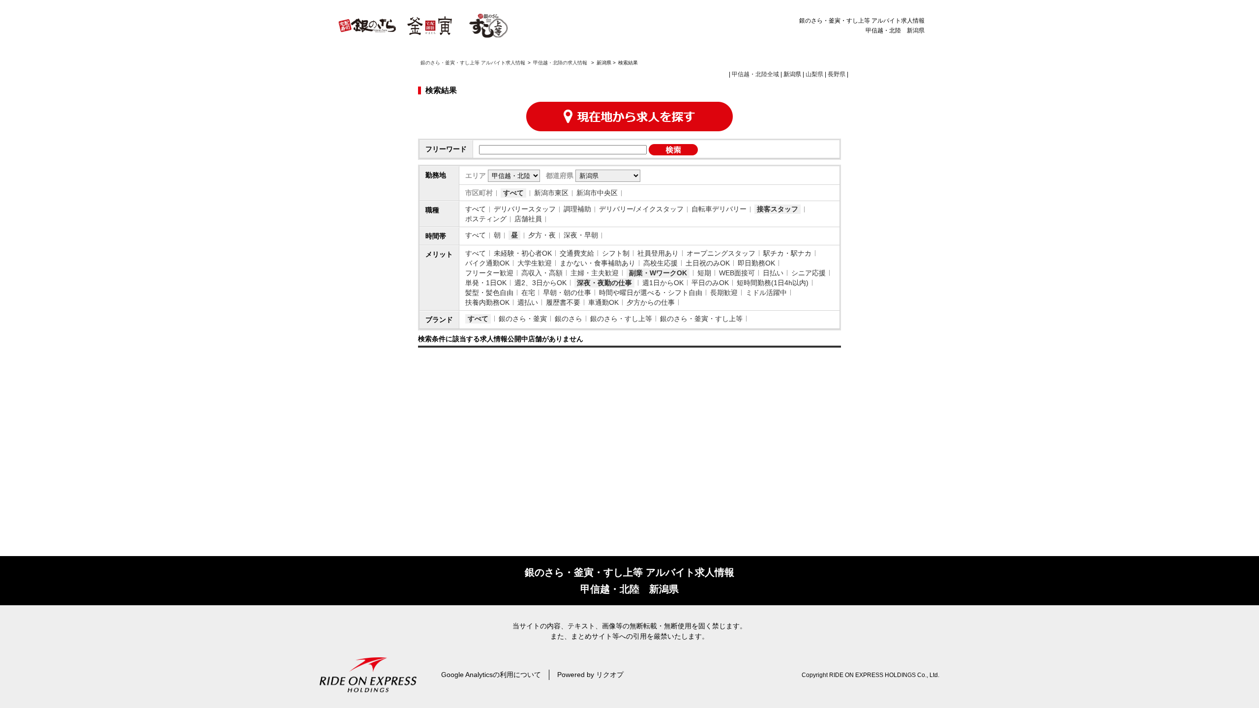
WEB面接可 (737, 273)
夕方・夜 (542, 235)
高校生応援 (660, 263)
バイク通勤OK (487, 263)
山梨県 (814, 74)
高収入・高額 (542, 273)
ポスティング (486, 219)
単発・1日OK (486, 283)
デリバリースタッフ (525, 209)
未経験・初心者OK (523, 253)
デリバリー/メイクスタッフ (641, 209)
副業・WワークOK (658, 273)
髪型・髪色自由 (489, 292)
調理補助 (577, 209)
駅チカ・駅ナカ (787, 253)
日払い (773, 273)
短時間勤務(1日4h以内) (773, 283)
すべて (513, 193)
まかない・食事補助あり (597, 263)
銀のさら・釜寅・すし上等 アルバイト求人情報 (472, 62)
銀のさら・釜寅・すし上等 (701, 319)
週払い (527, 302)
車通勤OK (603, 302)
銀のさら (568, 319)
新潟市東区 (551, 193)
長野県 (836, 74)
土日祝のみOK (708, 263)
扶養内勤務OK (487, 302)
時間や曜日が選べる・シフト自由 (650, 292)
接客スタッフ (777, 209)
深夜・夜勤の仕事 (604, 283)
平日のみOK (710, 283)
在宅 (528, 292)
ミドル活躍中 (766, 292)
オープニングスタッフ (721, 253)
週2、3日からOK (540, 283)
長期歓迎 (724, 292)
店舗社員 (528, 219)
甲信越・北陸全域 (755, 74)
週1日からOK (663, 283)
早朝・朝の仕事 (567, 292)
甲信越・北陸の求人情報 (561, 62)
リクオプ (610, 674)
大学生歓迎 (534, 263)
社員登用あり (658, 253)
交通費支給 (577, 253)
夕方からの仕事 (651, 302)
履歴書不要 (563, 302)
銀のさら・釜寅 (523, 319)
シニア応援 (808, 273)
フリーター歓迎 (489, 273)
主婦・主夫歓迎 (594, 273)
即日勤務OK (756, 263)
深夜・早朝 (581, 235)
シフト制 (616, 253)
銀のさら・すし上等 (621, 319)
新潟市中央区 (597, 193)
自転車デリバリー (719, 209)
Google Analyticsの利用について (491, 674)
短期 (704, 273)
